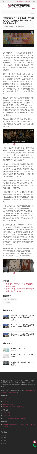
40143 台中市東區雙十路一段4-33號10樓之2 (15, 418)
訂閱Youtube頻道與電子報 (10, 299)
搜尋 (34, 1)
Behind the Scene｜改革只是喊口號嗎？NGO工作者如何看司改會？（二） (22, 317)
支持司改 (28, 1)
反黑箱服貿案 (7, 302)
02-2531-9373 (6, 401)
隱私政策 (3, 443)
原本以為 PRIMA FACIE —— (20, 349)
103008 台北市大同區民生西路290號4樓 (13, 407)
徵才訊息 (3, 440)
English (33, 8)
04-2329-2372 (6, 413)
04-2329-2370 (6, 415)
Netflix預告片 (13, 144)
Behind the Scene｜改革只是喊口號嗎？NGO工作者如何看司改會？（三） (22, 326)
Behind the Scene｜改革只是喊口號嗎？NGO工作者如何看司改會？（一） (22, 335)
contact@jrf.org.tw (8, 404)
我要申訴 (3, 435)
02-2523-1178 (6, 398)
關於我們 (21, 1)
